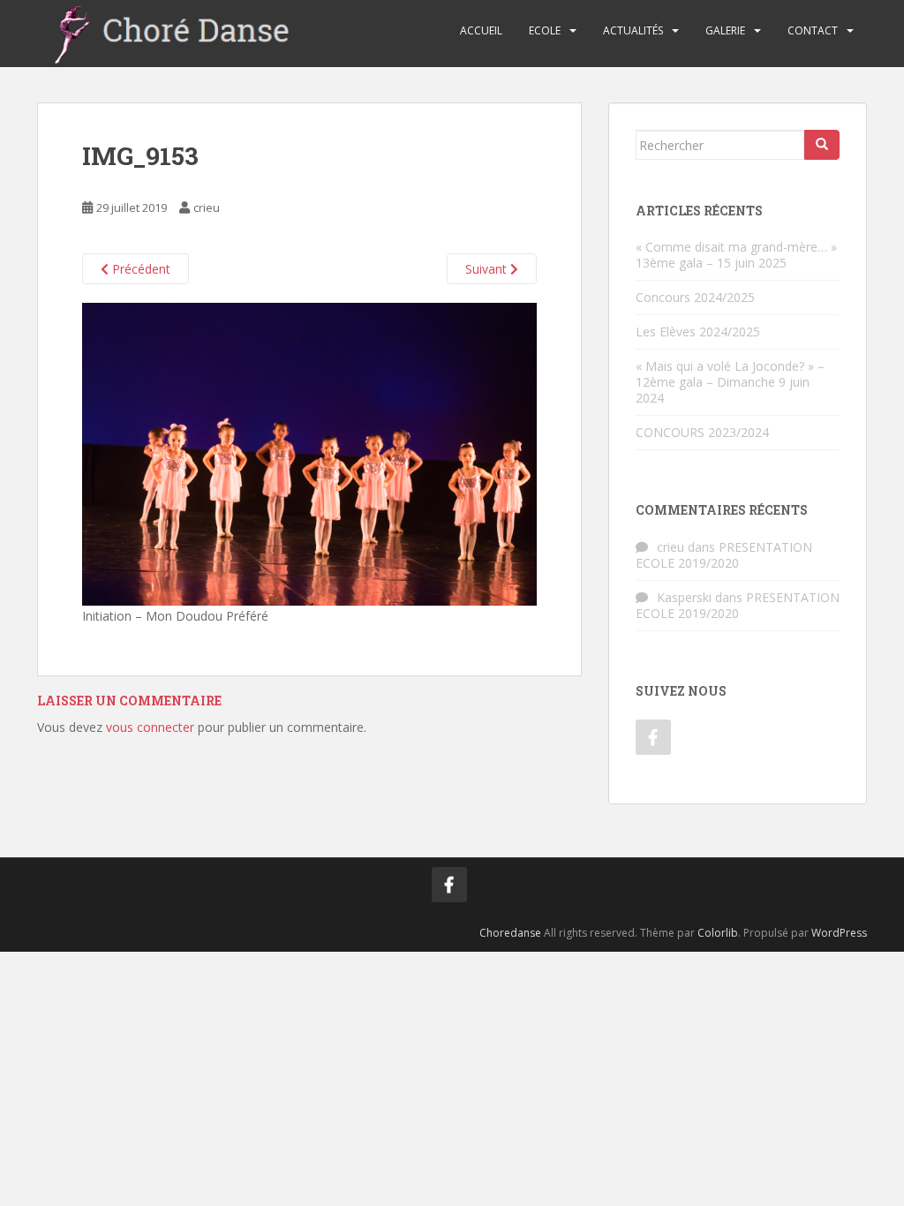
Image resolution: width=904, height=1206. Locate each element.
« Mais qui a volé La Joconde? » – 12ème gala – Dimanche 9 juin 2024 (730, 382)
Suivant (487, 268)
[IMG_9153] (309, 453)
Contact (812, 30)
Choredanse (510, 932)
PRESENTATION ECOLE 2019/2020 (724, 555)
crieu (206, 207)
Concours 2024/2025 (695, 297)
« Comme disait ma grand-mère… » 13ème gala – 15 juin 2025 (736, 254)
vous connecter (150, 727)
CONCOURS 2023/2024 (702, 432)
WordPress (839, 932)
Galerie (725, 30)
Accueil (481, 30)
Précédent (139, 268)
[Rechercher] (822, 145)
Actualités (633, 30)
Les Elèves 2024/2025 (698, 331)
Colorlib (717, 932)
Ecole (545, 30)
